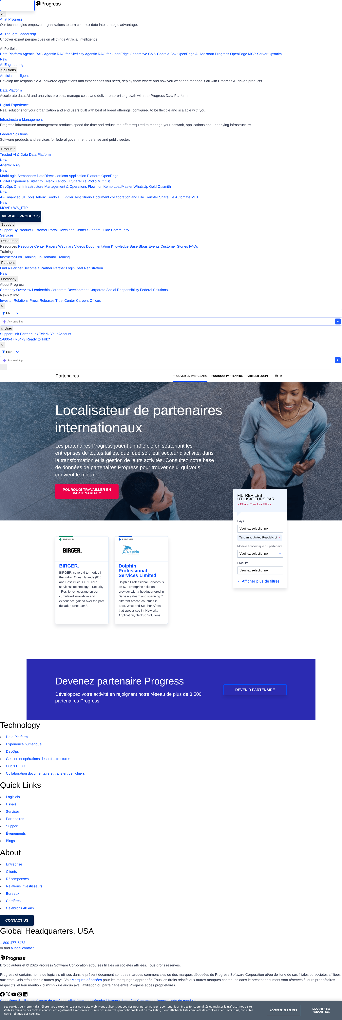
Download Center (72, 230)
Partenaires (15, 819)
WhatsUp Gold (145, 187)
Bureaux (12, 894)
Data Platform (11, 54)
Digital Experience (14, 105)
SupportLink (9, 334)
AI (3, 14)
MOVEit (104, 181)
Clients (11, 872)
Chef (17, 187)
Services (7, 235)
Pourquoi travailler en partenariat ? (87, 491)
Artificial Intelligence (15, 76)
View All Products (21, 216)
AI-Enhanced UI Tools (17, 197)
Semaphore (26, 176)
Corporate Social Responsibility (114, 290)
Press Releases (41, 301)
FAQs (193, 246)
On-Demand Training (53, 257)
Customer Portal (45, 230)
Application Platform (84, 176)
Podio (92, 181)
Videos (79, 246)
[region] (171, 1010)
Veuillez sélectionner (254, 528)
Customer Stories (174, 246)
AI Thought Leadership (18, 34)
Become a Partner (38, 268)
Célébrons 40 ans (20, 908)
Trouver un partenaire (190, 375)
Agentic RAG (33, 54)
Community (120, 230)
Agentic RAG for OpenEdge (107, 54)
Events (154, 246)
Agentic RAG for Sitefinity (64, 54)
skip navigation (17, 6)
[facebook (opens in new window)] (3, 995)
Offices (95, 301)
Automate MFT (99, 200)
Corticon (61, 176)
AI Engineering (11, 65)
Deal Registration (51, 270)
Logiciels (13, 797)
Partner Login (64, 268)
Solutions (8, 70)
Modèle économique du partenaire (259, 546)
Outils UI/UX (16, 766)
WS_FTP (20, 208)
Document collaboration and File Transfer (125, 197)
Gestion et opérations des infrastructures (38, 759)
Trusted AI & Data (14, 154)
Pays (240, 521)
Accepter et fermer (283, 1010)
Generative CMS (143, 54)
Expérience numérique (24, 744)
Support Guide (98, 230)
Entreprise (14, 864)
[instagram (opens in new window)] (20, 995)
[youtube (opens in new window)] (14, 995)
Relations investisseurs (24, 886)
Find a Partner (11, 268)
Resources (9, 241)
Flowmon (95, 187)
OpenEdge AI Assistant (196, 54)
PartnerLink (29, 334)
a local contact (22, 948)
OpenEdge (109, 176)
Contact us (16, 920)
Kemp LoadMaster (117, 187)
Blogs (143, 246)
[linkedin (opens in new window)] (25, 995)
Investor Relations (14, 301)
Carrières (13, 901)
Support (7, 224)
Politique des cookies (25, 1014)
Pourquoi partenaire (227, 375)
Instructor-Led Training (18, 257)
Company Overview (15, 290)
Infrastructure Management (21, 120)
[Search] (2, 306)
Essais (11, 804)
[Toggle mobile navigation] (3, 367)
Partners (8, 263)
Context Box (166, 54)
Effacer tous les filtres (255, 504)
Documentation (98, 246)
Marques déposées (87, 980)
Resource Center (31, 246)
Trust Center (65, 301)
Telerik (49, 181)
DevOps (6, 187)
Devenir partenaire (255, 690)
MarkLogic (8, 176)
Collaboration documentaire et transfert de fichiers (45, 773)
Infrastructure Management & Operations (54, 187)
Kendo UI (62, 181)
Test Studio (83, 197)
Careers (82, 301)
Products (8, 149)
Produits (242, 563)
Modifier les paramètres (321, 1010)
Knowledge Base (124, 246)
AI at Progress (11, 19)
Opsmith (141, 56)
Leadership (41, 290)
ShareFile (78, 181)
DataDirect (45, 176)
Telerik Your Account (55, 334)
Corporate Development (69, 290)
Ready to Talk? (38, 339)
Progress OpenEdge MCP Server (241, 54)
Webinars (65, 246)
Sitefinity (36, 181)
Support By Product (15, 230)
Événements (16, 833)
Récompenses (17, 879)
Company (8, 279)
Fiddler (68, 197)
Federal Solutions (14, 134)
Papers (51, 246)
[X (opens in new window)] (8, 995)
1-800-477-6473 (12, 339)
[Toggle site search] (2, 345)
